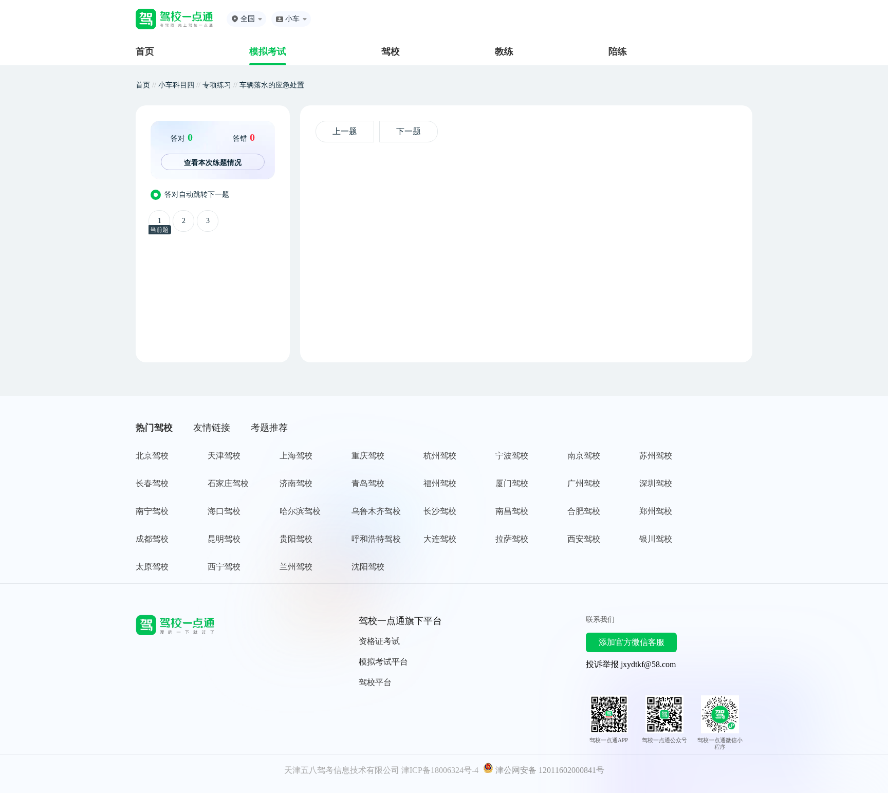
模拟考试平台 (383, 661)
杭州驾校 (439, 455)
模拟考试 (267, 51)
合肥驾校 (583, 511)
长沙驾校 (439, 511)
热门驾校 (154, 427)
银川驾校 (655, 538)
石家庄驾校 (228, 483)
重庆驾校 (367, 455)
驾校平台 (375, 682)
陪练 (617, 51)
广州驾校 (583, 483)
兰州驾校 (296, 566)
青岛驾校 (367, 483)
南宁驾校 (152, 511)
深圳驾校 (655, 483)
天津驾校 (224, 455)
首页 (145, 51)
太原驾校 (152, 566)
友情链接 (211, 427)
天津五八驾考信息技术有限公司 (341, 770)
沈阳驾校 (367, 566)
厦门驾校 (511, 483)
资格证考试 (379, 641)
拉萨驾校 (511, 538)
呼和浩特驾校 (376, 538)
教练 (504, 51)
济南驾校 (296, 483)
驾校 (390, 51)
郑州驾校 (655, 511)
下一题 (408, 131)
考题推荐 (269, 427)
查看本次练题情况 (213, 162)
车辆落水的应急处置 (271, 85)
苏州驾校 (655, 455)
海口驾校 (224, 511)
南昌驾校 (511, 511)
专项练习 (216, 85)
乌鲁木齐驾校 (376, 511)
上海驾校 (296, 455)
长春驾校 (152, 483)
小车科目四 (176, 85)
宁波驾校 (511, 455)
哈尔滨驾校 (300, 511)
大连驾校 (439, 538)
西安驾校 (583, 538)
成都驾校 (152, 538)
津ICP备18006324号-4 (439, 770)
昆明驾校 (224, 538)
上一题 (344, 131)
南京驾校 (583, 455)
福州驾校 (439, 483)
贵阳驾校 (296, 538)
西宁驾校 (224, 566)
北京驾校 (152, 455)
